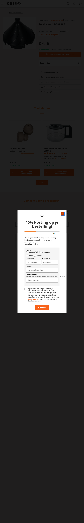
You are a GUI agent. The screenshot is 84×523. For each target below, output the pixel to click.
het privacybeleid (33, 299)
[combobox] (33, 262)
